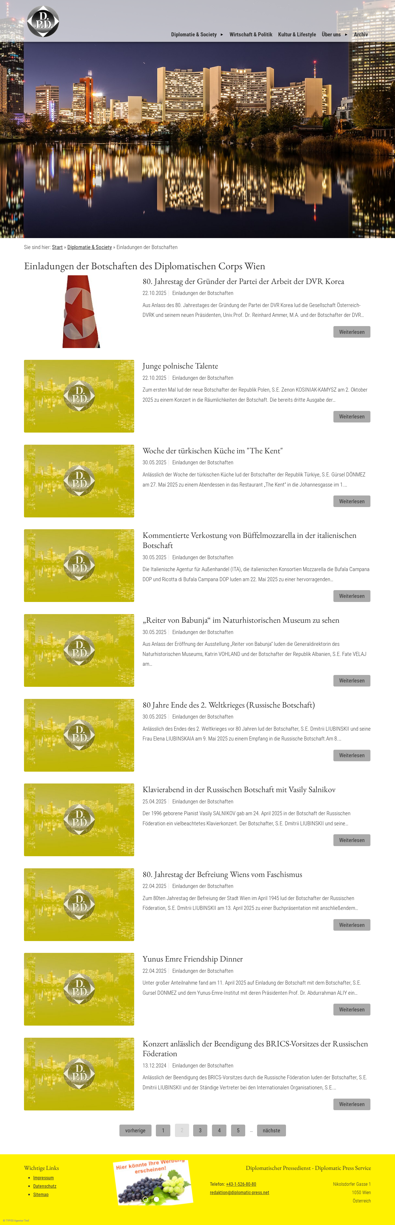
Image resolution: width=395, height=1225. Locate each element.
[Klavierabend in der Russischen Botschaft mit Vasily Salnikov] (79, 821)
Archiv (361, 34)
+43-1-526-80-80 (241, 1184)
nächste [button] (271, 1130)
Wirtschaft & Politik (251, 34)
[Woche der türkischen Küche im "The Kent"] (79, 483)
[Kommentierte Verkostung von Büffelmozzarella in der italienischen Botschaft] (79, 567)
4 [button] (219, 1130)
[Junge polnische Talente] (79, 398)
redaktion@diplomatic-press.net (239, 1192)
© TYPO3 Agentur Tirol (16, 1220)
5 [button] (238, 1130)
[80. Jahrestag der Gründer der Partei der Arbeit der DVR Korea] (79, 313)
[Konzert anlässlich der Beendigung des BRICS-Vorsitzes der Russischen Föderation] (79, 1076)
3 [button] (200, 1130)
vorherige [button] (135, 1130)
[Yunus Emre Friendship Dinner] (79, 991)
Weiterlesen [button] (352, 332)
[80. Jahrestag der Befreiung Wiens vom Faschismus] (79, 906)
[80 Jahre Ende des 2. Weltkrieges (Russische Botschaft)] (79, 737)
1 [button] (163, 1130)
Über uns (331, 34)
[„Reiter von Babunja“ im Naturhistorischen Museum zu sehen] (79, 652)
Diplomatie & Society (194, 34)
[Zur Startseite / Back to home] (42, 37)
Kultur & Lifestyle (297, 34)
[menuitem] (197, 34)
